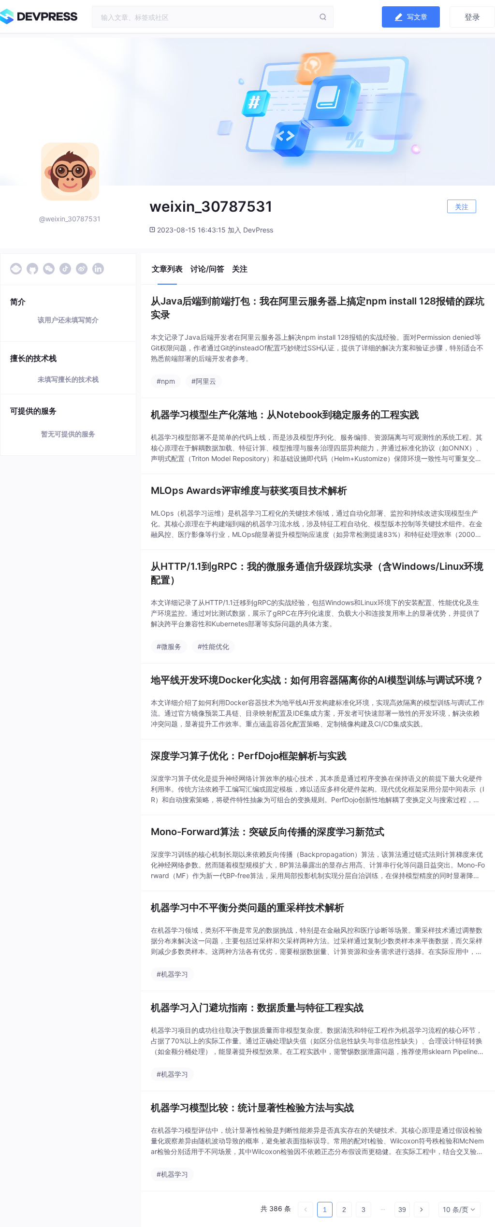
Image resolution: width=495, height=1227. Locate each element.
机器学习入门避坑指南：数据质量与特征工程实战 (257, 1007)
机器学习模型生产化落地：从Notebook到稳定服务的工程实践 (285, 414)
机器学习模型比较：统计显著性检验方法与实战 (252, 1107)
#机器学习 (172, 974)
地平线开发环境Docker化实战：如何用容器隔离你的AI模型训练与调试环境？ (317, 680)
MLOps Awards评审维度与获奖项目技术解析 (249, 490)
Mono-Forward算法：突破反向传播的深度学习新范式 (267, 831)
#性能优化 (213, 646)
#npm (166, 381)
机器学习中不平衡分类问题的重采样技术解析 (247, 907)
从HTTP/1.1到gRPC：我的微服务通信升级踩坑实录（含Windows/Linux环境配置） (317, 573)
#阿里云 (203, 381)
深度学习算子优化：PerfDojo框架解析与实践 (249, 756)
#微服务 (169, 646)
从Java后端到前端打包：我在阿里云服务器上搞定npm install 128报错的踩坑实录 (317, 307)
